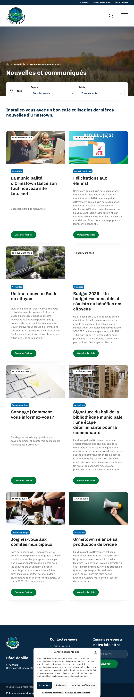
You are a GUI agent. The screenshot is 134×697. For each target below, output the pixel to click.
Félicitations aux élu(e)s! (90, 180)
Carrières (84, 2)
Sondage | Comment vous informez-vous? (32, 414)
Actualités (19, 64)
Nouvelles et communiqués (45, 64)
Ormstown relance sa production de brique (95, 542)
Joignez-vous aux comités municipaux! (32, 542)
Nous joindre (121, 2)
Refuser (61, 685)
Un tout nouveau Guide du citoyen (34, 296)
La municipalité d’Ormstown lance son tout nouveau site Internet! (34, 185)
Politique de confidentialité (77, 693)
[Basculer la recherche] (111, 16)
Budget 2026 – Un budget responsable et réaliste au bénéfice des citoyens (97, 301)
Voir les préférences (83, 685)
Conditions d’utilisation (53, 693)
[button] (95, 651)
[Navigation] (124, 15)
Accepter (44, 685)
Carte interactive (101, 2)
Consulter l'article (23, 235)
